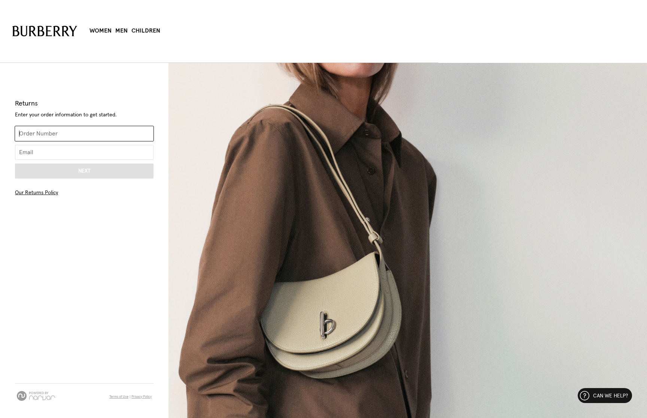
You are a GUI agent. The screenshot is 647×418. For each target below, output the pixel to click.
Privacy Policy (141, 397)
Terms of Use (118, 397)
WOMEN (100, 31)
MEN (121, 31)
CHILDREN (145, 31)
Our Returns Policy (36, 192)
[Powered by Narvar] (36, 396)
